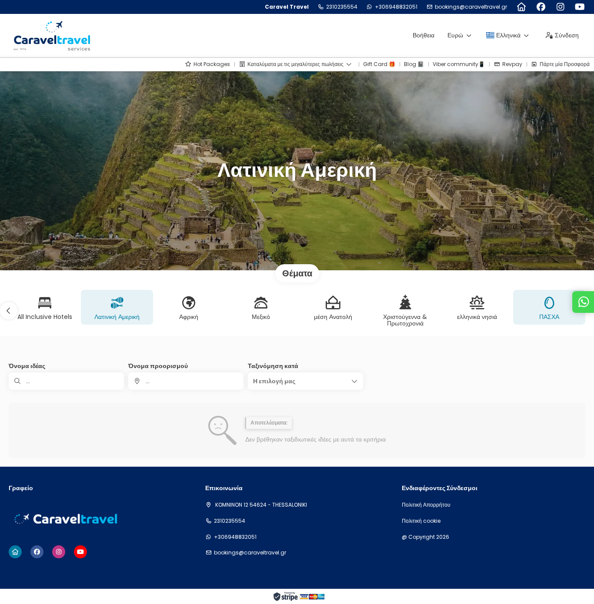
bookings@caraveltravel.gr (471, 6)
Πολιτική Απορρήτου (426, 504)
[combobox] (186, 381)
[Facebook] (540, 7)
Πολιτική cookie (421, 521)
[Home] (521, 7)
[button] (8, 310)
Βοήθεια (423, 35)
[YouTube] (579, 7)
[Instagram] (560, 7)
